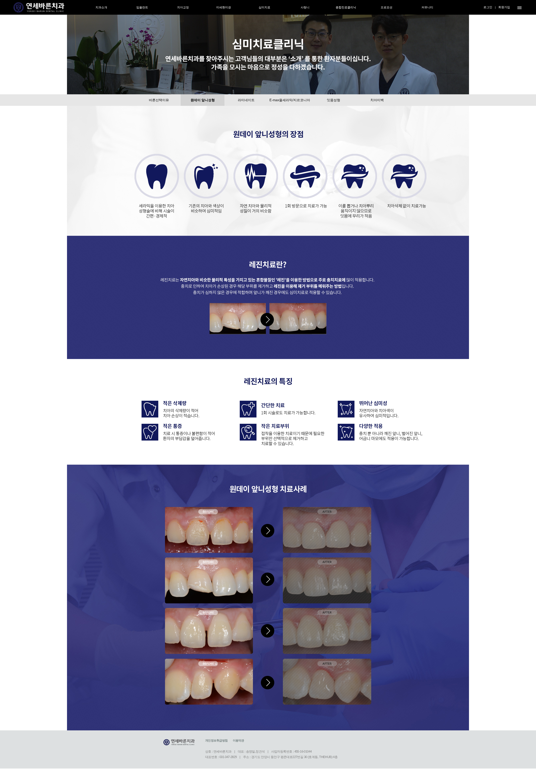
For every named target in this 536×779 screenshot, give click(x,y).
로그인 (487, 7)
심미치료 (264, 7)
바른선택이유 (159, 100)
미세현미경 (223, 7)
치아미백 (377, 100)
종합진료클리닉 (346, 7)
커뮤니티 (427, 7)
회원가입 (504, 7)
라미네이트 (246, 100)
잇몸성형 (333, 100)
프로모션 (386, 7)
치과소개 (101, 7)
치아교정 (183, 7)
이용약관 (238, 740)
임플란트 (142, 7)
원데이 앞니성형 (203, 100)
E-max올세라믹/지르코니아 (289, 100)
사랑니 (305, 7)
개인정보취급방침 (216, 740)
